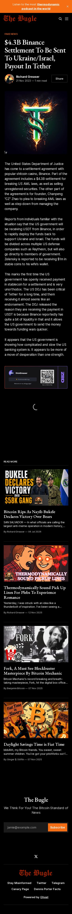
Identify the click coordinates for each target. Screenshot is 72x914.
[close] (68, 6)
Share (60, 78)
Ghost (44, 897)
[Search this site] (60, 19)
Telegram (58, 883)
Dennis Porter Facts (47, 889)
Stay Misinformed (19, 883)
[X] (36, 856)
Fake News (11, 33)
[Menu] (67, 19)
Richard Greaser (28, 77)
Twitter (41, 883)
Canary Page (20, 889)
